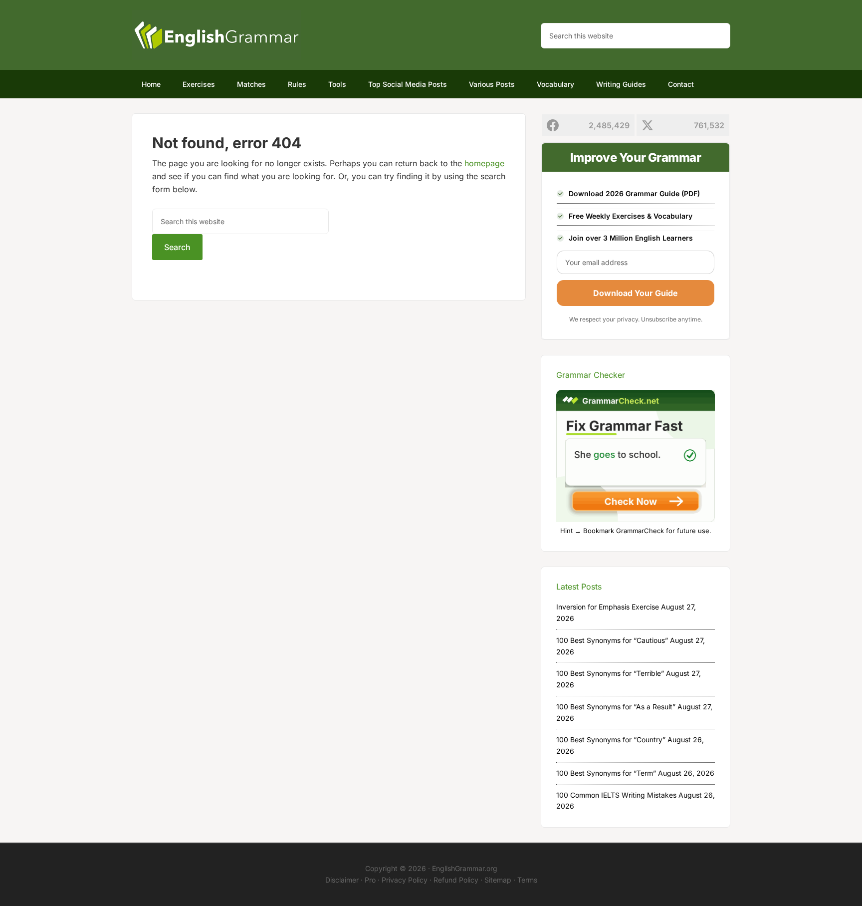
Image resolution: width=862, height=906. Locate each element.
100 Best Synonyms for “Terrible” (610, 673)
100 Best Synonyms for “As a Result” (615, 706)
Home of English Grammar (216, 35)
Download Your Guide (635, 293)
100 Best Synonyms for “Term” (606, 773)
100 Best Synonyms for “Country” (610, 739)
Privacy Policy (405, 880)
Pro (370, 880)
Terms (527, 880)
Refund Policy (455, 880)
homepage (484, 163)
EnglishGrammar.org (464, 868)
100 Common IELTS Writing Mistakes (616, 795)
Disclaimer (342, 880)
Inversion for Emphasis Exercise (607, 607)
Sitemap (497, 880)
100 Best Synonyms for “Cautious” (612, 640)
